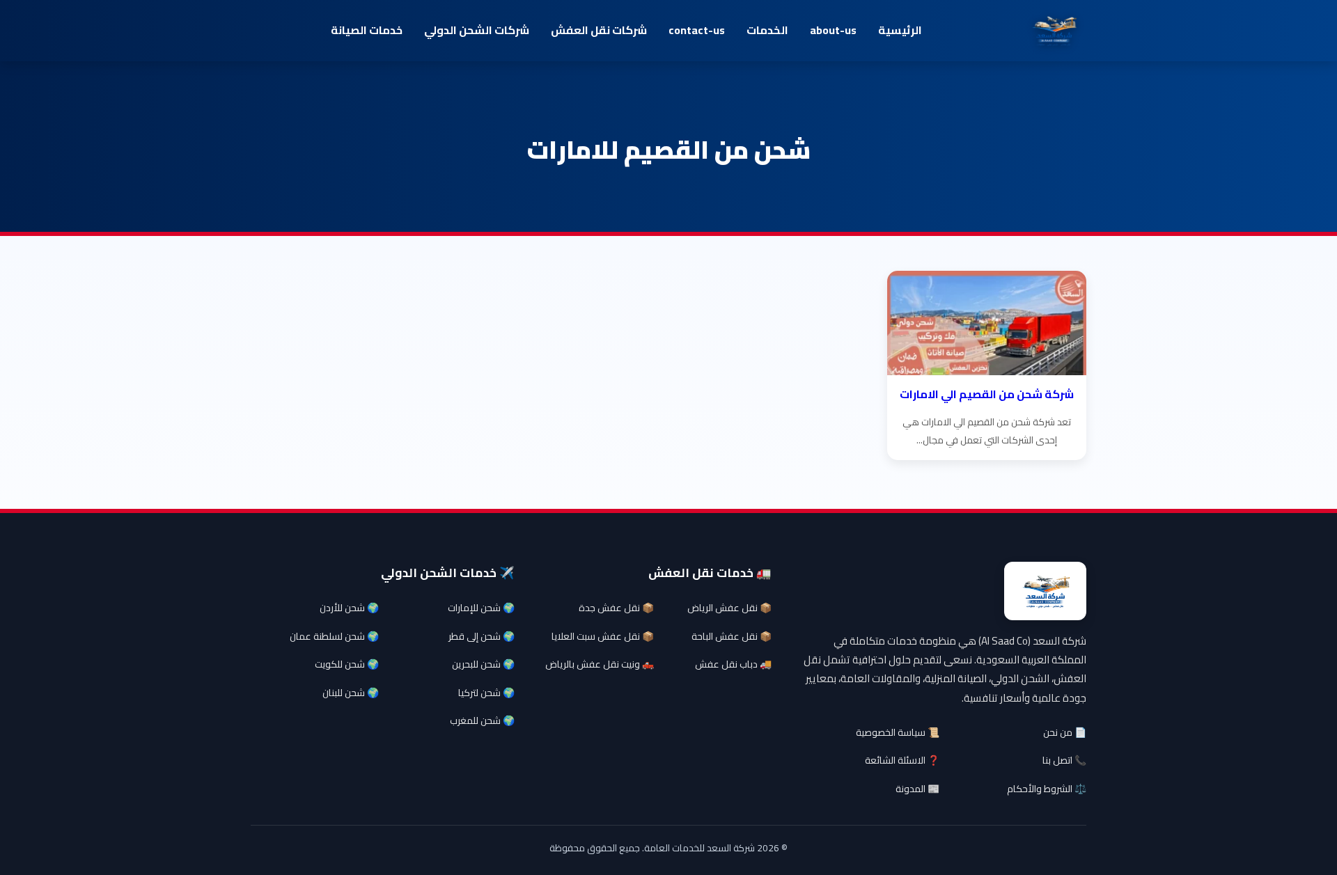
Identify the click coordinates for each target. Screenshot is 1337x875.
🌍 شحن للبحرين (483, 664)
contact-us (696, 29)
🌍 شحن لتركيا (486, 693)
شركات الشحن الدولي (476, 29)
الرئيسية (900, 29)
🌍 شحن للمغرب (482, 720)
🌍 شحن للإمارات (481, 608)
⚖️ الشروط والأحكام (1046, 789)
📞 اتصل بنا (1064, 760)
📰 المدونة (917, 789)
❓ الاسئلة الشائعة (902, 760)
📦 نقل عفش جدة (616, 608)
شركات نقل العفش (599, 29)
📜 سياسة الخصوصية (897, 732)
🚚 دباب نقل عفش (733, 664)
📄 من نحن (1064, 732)
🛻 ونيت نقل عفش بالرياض (599, 664)
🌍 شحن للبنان (350, 693)
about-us (833, 29)
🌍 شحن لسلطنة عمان (334, 636)
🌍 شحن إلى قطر (481, 636)
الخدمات (767, 29)
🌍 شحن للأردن (349, 608)
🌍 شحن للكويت (347, 664)
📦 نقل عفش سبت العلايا (603, 636)
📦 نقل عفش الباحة (731, 636)
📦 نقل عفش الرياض (729, 608)
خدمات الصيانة (366, 29)
